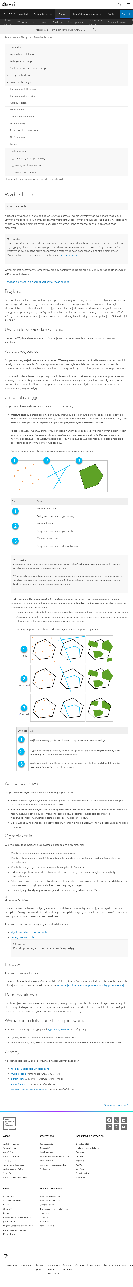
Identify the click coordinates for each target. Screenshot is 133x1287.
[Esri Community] (109, 1127)
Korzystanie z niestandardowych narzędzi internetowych (35, 179)
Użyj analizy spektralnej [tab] (23, 172)
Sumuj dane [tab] (16, 47)
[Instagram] (116, 1127)
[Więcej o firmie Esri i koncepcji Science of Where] (9, 1124)
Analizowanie (11, 37)
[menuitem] (20, 1144)
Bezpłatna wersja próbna (87, 13)
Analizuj (57, 22)
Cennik (126, 13)
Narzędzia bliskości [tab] (20, 75)
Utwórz (44, 22)
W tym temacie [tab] (18, 206)
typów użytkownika (59, 1029)
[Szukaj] (119, 4)
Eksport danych (19, 1083)
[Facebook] (109, 1120)
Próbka (13, 144)
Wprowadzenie (26, 22)
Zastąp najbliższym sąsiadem (25, 130)
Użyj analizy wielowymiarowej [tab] (26, 165)
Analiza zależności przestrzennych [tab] (29, 68)
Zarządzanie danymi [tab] (21, 82)
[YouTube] (124, 1127)
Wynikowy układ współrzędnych (29, 932)
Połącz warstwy (17, 123)
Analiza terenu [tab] (18, 150)
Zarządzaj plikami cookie (88, 1265)
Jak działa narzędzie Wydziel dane (30, 1068)
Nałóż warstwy (17, 137)
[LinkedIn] (124, 1120)
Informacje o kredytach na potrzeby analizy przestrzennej (90, 985)
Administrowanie (117, 22)
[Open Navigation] (129, 4)
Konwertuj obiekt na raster (23, 89)
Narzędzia (26, 37)
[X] (116, 1120)
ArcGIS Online (12, 13)
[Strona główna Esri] (9, 4)
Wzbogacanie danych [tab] (22, 61)
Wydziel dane (17, 109)
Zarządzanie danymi (96, 22)
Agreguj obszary (18, 102)
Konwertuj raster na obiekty (24, 96)
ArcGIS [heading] (6, 1136)
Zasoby (63, 13)
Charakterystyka (43, 13)
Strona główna (8, 22)
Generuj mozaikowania (22, 116)
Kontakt (112, 13)
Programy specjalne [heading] (51, 1188)
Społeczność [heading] (47, 1136)
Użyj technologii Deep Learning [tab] (27, 158)
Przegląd (23, 13)
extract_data (17, 1078)
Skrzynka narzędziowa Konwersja (29, 1088)
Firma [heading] (6, 1188)
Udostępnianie (75, 22)
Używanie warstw (69, 254)
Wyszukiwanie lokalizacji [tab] (23, 54)
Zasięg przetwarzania (22, 937)
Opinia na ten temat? (116, 1105)
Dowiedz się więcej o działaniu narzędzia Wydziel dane (37, 281)
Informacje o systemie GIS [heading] (90, 1136)
